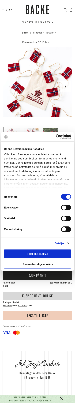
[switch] (66, 207)
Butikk (22, 33)
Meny (8, 10)
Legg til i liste (37, 315)
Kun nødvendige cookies (37, 264)
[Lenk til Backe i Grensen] (37, 10)
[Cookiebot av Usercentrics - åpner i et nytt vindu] (55, 136)
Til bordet (37, 33)
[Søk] (66, 10)
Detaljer (59, 243)
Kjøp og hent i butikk (37, 295)
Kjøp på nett (37, 275)
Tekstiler (50, 33)
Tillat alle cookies (37, 253)
